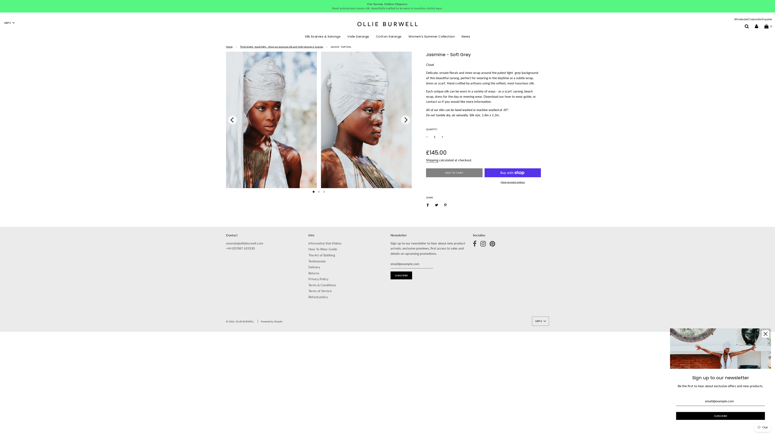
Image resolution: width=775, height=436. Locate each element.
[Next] (405, 119)
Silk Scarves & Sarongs (322, 36)
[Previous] (232, 119)
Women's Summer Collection (431, 36)
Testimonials (317, 261)
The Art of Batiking (321, 255)
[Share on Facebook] (429, 204)
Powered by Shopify (271, 321)
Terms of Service (320, 291)
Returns (313, 273)
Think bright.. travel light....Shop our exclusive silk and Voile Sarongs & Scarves (281, 46)
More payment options (513, 182)
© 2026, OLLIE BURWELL (240, 321)
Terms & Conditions (322, 285)
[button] (9, 22)
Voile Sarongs (358, 36)
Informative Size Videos (324, 243)
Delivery (314, 267)
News (466, 36)
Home (229, 46)
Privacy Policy (318, 279)
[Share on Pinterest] (445, 204)
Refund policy (318, 297)
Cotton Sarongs (389, 36)
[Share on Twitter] (437, 204)
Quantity (431, 129)
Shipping (432, 160)
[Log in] (756, 26)
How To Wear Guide (322, 249)
